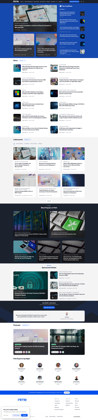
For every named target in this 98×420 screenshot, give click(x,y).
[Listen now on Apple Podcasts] (27, 352)
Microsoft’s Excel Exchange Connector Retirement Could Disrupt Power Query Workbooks (69, 68)
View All (49, 201)
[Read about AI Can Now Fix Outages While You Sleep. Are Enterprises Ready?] (67, 335)
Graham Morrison (42, 195)
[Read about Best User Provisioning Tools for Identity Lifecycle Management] (49, 153)
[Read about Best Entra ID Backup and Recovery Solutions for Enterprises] (73, 180)
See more (21, 60)
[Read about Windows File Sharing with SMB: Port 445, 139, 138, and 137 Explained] (24, 247)
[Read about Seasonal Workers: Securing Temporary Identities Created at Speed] (30, 280)
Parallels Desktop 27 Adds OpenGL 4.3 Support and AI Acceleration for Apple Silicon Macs (71, 80)
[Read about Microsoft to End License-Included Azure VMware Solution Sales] (17, 105)
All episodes (24, 325)
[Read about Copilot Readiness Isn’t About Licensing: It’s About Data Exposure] (49, 180)
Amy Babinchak (18, 195)
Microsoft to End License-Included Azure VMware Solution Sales (68, 43)
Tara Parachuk (17, 29)
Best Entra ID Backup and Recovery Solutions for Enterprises (72, 192)
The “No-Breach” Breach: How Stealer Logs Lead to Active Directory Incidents (69, 28)
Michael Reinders (40, 54)
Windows (24, 90)
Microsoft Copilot (52, 188)
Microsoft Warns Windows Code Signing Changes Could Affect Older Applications (69, 21)
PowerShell (26, 143)
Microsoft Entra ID (63, 90)
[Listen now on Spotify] (29, 352)
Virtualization (25, 102)
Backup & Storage (67, 188)
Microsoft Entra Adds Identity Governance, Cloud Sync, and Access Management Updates (34, 116)
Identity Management (71, 90)
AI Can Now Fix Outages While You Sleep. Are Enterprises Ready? (65, 347)
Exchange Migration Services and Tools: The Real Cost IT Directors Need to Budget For (69, 51)
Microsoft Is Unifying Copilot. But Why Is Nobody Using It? (23, 49)
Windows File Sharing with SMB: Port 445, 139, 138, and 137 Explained (24, 257)
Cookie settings (77, 416)
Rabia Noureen (25, 72)
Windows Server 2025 (26, 232)
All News (62, 9)
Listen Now (19, 352)
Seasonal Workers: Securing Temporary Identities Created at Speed (30, 294)
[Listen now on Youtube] (24, 352)
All (14, 143)
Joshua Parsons (62, 298)
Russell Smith (17, 54)
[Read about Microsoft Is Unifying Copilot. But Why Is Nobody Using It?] (23, 39)
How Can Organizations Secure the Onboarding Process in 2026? (71, 274)
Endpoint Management (26, 64)
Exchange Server (62, 64)
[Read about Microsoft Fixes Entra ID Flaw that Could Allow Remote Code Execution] (54, 93)
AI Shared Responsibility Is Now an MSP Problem (24, 192)
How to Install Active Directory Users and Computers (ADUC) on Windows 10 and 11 (48, 258)
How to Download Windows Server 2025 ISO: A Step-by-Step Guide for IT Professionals (31, 234)
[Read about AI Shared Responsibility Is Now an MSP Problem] (24, 180)
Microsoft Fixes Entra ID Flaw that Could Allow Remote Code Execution (69, 35)
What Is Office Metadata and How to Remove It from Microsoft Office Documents (46, 50)
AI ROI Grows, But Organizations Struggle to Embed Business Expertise (70, 129)
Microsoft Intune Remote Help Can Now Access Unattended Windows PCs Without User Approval (34, 68)
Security (24, 78)
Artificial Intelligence (63, 78)
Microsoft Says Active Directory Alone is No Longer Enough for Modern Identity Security (70, 116)
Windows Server (18, 232)
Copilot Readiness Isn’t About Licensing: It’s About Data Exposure (48, 190)
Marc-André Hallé (62, 288)
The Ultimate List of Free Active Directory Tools (63, 234)
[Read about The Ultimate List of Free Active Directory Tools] (67, 220)
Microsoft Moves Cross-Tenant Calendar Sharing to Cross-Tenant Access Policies (35, 129)
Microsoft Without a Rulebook (21, 189)
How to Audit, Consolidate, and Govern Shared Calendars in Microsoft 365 (33, 26)
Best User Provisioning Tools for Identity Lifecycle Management (47, 164)
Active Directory (62, 114)
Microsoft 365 (18, 23)
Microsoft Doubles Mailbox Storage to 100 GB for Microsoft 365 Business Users (71, 104)
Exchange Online (24, 23)
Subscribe (67, 392)
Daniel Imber (17, 297)
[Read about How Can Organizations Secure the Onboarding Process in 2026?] (54, 275)
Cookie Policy (5, 415)
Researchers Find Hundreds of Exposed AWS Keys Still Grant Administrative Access (67, 13)
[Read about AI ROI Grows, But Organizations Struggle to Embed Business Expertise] (54, 129)
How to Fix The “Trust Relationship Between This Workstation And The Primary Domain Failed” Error (72, 258)
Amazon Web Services (30, 78)
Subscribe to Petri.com (74, 1)
